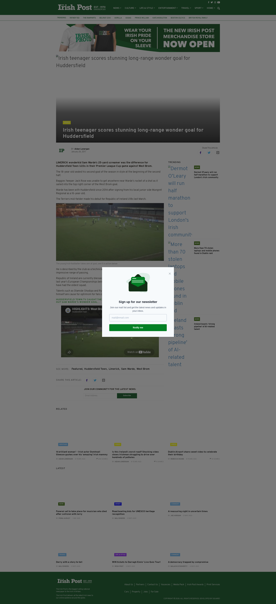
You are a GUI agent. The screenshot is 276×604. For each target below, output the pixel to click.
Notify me (138, 327)
